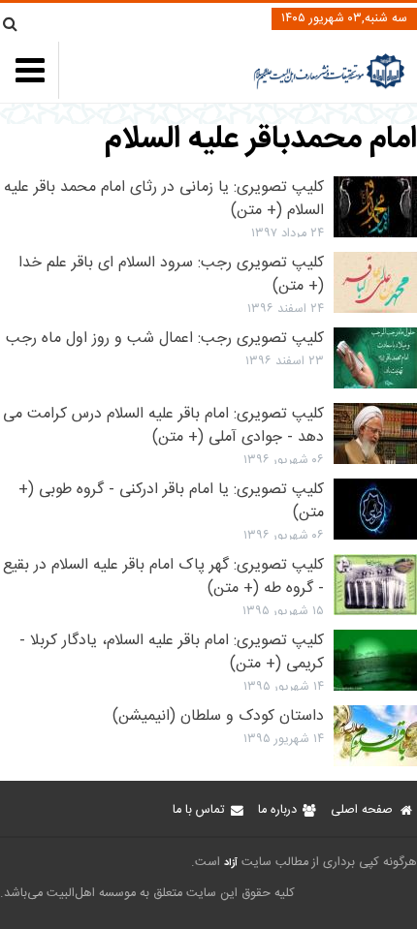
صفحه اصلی (362, 810)
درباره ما (277, 810)
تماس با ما (198, 810)
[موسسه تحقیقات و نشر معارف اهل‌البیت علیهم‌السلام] (329, 87)
